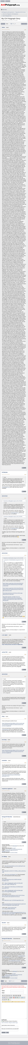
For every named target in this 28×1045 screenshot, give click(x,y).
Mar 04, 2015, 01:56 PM (6, 940)
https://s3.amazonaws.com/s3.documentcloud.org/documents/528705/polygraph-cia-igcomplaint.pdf (14, 904)
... (14, 23)
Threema (3, 851)
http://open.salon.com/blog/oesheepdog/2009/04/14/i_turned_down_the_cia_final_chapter (14, 913)
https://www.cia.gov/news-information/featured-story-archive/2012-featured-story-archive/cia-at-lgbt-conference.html (13, 589)
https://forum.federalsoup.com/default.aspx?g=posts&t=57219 (11, 775)
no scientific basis (21, 955)
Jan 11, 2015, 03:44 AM (5, 858)
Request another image (13, 1022)
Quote (24, 467)
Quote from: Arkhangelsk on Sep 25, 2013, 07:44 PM (13, 500)
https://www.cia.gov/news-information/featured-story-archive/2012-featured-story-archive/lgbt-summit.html (13, 584)
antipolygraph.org (5, 487)
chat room (15, 845)
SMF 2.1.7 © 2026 (11, 1043)
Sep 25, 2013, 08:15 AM (6, 29)
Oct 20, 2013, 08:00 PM (5, 636)
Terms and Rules (13, 1042)
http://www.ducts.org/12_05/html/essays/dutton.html (13, 900)
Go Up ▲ (18, 1042)
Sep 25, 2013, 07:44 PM (6, 474)
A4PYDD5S (8, 851)
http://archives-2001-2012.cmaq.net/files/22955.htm (9, 908)
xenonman (5, 496)
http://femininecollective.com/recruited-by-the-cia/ (15, 866)
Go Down (3, 23)
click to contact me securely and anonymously (14, 849)
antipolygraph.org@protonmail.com (11, 850)
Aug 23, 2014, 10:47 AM (6, 762)
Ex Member (5, 472)
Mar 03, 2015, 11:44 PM (6, 924)
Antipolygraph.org (5, 729)
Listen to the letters (4, 1022)
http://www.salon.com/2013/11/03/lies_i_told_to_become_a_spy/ (14, 871)
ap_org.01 (14, 848)
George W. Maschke (7, 816)
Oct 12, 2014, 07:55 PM (5, 790)
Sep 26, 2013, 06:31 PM (6, 497)
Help (9, 1042)
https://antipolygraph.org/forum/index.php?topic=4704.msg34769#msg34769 (12, 891)
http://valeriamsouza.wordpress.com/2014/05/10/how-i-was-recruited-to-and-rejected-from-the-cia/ (13, 896)
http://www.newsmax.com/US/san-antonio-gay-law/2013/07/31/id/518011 (13, 593)
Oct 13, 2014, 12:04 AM (6, 818)
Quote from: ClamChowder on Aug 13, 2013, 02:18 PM (13, 558)
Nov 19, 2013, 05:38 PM (6, 676)
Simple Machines (17, 1043)
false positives (6, 957)
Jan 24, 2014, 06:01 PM (5, 718)
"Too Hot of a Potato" (14, 852)
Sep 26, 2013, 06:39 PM (6, 555)
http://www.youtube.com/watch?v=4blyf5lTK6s (12, 644)
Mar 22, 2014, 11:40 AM (6, 741)
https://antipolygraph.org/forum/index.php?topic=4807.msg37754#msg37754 (12, 883)
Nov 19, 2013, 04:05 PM (6, 654)
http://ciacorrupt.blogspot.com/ (11, 874)
